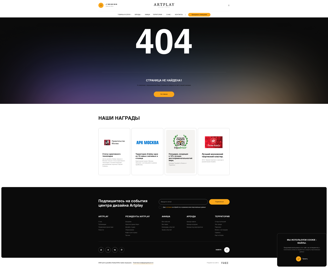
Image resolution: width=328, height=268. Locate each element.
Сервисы (218, 232)
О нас (168, 14)
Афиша (147, 14)
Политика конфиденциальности (143, 262)
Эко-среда (218, 224)
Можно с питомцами (221, 230)
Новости (101, 230)
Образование (129, 230)
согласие (169, 207)
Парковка (218, 227)
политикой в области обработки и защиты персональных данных (302, 250)
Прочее (127, 235)
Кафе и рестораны (131, 232)
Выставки (165, 224)
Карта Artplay (219, 235)
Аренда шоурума (192, 224)
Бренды (137, 14)
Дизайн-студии (130, 227)
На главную (164, 94)
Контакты (179, 14)
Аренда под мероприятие (195, 227)
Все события (166, 221)
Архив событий (167, 230)
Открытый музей (220, 221)
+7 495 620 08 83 (111, 4)
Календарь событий (168, 227)
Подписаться (219, 201)
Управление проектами (105, 227)
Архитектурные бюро (132, 224)
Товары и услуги (124, 14)
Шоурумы (128, 221)
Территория (157, 14)
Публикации (102, 224)
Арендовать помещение (199, 14)
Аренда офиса (191, 221)
